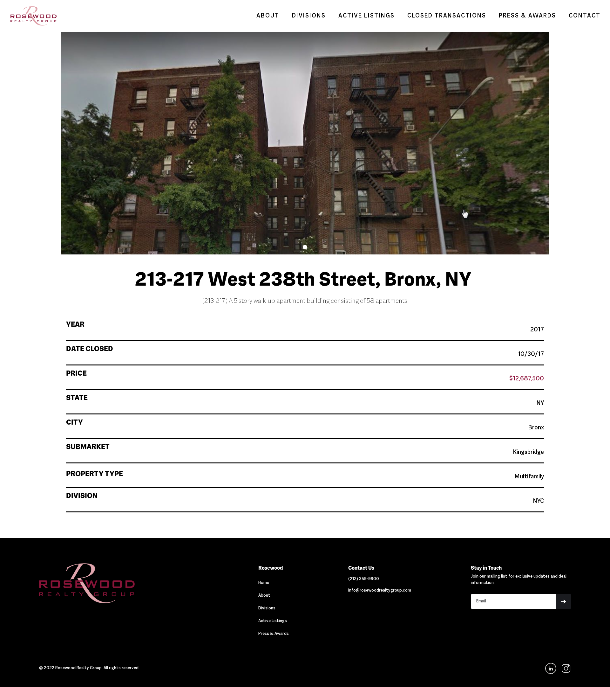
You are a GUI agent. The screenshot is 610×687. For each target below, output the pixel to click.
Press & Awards (273, 634)
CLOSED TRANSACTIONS (446, 16)
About (264, 595)
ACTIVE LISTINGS (366, 16)
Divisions (266, 608)
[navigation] (565, 668)
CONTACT (584, 16)
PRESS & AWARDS (527, 16)
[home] (30, 15)
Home (263, 583)
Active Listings (272, 621)
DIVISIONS (309, 16)
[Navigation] (119, 583)
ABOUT (267, 16)
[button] (305, 247)
